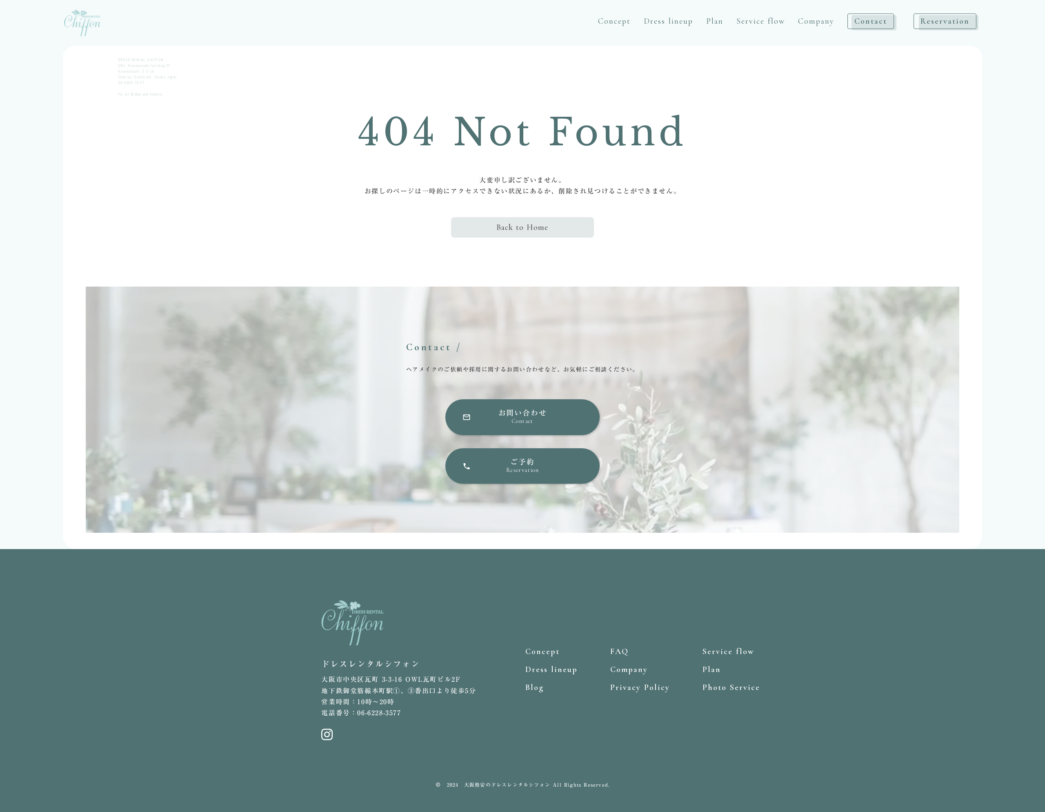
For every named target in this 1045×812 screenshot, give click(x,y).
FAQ (619, 651)
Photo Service (731, 687)
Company (816, 21)
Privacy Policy (640, 687)
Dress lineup (668, 21)
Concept (614, 21)
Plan (714, 21)
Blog (534, 687)
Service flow (760, 21)
